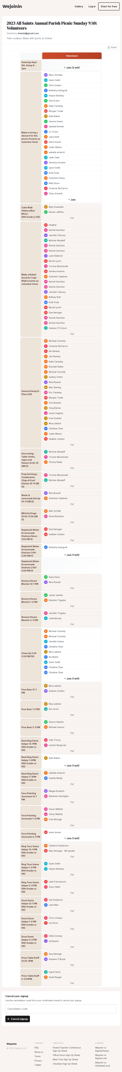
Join (73, 199)
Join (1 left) (73, 554)
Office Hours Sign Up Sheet (66, 1055)
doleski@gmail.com (28, 33)
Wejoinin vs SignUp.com (101, 1056)
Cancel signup (19, 1018)
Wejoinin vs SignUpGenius (102, 1049)
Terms (38, 1056)
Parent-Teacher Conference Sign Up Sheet (67, 1049)
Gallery (79, 6)
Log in (92, 6)
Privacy (38, 1060)
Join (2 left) (73, 67)
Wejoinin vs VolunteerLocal (102, 1064)
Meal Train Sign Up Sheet (65, 1059)
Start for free (109, 6)
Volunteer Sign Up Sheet (65, 1063)
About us (39, 1052)
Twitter (38, 1065)
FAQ (37, 1047)
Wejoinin (12, 6)
